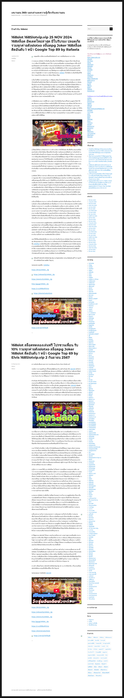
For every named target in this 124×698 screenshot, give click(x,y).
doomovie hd (90, 91)
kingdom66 (92, 351)
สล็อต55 (100, 666)
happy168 (91, 325)
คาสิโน (90, 496)
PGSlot (90, 396)
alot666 (91, 290)
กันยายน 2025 (92, 219)
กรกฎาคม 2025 (92, 223)
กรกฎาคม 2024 (92, 244)
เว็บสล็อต (91, 588)
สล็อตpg (91, 555)
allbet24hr (91, 286)
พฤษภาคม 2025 (93, 226)
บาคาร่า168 (90, 112)
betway (90, 297)
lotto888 (91, 362)
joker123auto (92, 344)
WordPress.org (93, 625)
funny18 (89, 82)
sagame (89, 103)
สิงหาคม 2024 (92, 242)
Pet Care (91, 376)
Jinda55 (91, 339)
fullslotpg (89, 119)
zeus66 (91, 494)
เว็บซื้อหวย (91, 579)
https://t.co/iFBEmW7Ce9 (40, 288)
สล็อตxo (91, 556)
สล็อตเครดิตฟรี (92, 560)
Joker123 (91, 343)
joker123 (89, 100)
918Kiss (91, 277)
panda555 (91, 374)
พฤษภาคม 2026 (93, 205)
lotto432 (91, 360)
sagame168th (92, 433)
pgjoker (91, 392)
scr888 (90, 440)
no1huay (91, 367)
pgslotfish (91, 404)
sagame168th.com (94, 434)
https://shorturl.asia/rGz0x (43, 293)
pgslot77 (91, 397)
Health (90, 327)
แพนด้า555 (91, 597)
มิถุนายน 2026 (92, 203)
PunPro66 (91, 411)
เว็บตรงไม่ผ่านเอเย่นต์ (94, 583)
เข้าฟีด (90, 621)
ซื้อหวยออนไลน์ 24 (93, 500)
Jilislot (90, 337)
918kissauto (92, 281)
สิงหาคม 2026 (92, 200)
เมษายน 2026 (92, 207)
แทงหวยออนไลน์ (93, 595)
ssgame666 (92, 464)
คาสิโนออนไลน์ (92, 498)
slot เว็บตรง (90, 61)
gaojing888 (92, 323)
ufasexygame (92, 486)
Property (91, 410)
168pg (90, 265)
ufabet (90, 479)
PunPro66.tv (92, 413)
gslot (88, 114)
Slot (90, 452)
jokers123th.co (93, 348)
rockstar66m (92, 427)
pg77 (90, 385)
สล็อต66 (91, 544)
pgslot (89, 87)
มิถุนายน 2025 (92, 224)
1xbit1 (90, 275)
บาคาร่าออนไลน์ (91, 133)
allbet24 (89, 85)
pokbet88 (91, 408)
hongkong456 (92, 330)
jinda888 (91, 341)
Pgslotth (91, 406)
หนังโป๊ (90, 570)
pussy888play (92, 424)
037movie (91, 263)
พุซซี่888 (91, 524)
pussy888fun (92, 422)
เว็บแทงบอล (91, 590)
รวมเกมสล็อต (92, 532)
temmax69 (92, 470)
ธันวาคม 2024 (92, 235)
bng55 (90, 300)
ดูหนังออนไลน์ (90, 101)
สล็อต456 (91, 542)
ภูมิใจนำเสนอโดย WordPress (44, 690)
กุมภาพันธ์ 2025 (93, 232)
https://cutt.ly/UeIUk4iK (40, 328)
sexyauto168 (92, 445)
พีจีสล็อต (91, 523)
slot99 (89, 63)
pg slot (89, 84)
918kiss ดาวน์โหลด (93, 279)
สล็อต (90, 539)
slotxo (89, 73)
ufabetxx (91, 480)
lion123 (91, 353)
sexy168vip (92, 443)
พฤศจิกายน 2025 (93, 216)
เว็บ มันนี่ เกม (92, 577)
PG (89, 378)
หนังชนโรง (90, 123)
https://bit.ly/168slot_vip (40, 270)
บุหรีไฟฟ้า (91, 514)
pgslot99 (91, 401)
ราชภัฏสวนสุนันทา (93, 533)
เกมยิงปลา (91, 576)
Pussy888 (91, 420)
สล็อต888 (91, 547)
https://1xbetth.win (92, 78)
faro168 (97, 640)
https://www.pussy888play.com (96, 108)
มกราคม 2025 (92, 233)
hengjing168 (92, 328)
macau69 (91, 364)
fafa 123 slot (92, 314)
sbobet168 (91, 438)
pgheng (91, 388)
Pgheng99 (91, 390)
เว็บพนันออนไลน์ (93, 586)
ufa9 (90, 477)
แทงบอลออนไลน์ (93, 593)
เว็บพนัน (91, 585)
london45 (91, 358)
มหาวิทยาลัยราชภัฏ (93, 528)
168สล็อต (37, 244)
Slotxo (90, 459)
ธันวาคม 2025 (92, 214)
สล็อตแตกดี (91, 565)
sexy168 (91, 441)
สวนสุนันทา (91, 567)
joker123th (91, 346)
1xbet (90, 274)
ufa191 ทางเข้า (92, 473)
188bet (90, 270)
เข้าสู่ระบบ (91, 619)
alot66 (90, 288)
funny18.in (91, 321)
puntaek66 (92, 419)
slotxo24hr (92, 461)
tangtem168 (92, 466)
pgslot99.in (92, 403)
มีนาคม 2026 (92, 209)
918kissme (91, 283)
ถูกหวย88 (91, 503)
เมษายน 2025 (92, 228)
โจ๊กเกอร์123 (92, 599)
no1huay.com (92, 369)
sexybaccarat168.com (94, 447)
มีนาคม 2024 (92, 251)
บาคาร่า (89, 71)
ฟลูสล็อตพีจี (91, 526)
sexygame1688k (93, 449)
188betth (89, 89)
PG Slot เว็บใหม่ (92, 381)
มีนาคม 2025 (92, 230)
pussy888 (89, 70)
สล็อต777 (91, 546)
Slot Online (92, 454)
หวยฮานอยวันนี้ (92, 574)
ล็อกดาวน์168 (92, 535)
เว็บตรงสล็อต (92, 581)
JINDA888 (90, 66)
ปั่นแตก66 (91, 517)
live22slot (91, 357)
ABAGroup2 (92, 284)
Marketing (91, 366)
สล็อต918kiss (92, 551)
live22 (89, 121)
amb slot (91, 291)
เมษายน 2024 (92, 249)
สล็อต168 (89, 59)
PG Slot (91, 380)
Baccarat (91, 295)
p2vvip (90, 373)
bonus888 (91, 302)
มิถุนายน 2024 (92, 246)
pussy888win (92, 426)
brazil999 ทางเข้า (93, 304)
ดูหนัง (90, 502)
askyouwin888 (93, 293)
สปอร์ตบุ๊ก (91, 537)
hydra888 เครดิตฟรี (93, 334)
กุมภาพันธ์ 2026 (93, 210)
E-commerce (92, 313)
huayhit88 (91, 332)
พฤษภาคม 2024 (93, 247)
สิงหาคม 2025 (92, 221)
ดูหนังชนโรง (90, 128)
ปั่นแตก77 (91, 519)
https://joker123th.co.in (93, 57)
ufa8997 (91, 475)
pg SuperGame (93, 383)
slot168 (72, 369)
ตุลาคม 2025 (92, 217)
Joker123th (97, 646)
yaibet (90, 493)
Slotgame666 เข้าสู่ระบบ (95, 457)
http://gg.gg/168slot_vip (40, 284)
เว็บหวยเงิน (90, 137)
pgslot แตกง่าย (91, 80)
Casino (90, 309)
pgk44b (91, 394)
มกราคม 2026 (92, 212)
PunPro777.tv (92, 417)
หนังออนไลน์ (92, 569)
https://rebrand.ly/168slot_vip (44, 274)
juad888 (91, 350)
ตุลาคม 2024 (92, 239)
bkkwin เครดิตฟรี (93, 298)
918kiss (89, 98)
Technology (92, 468)
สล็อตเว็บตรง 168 (93, 563)
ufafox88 (91, 484)
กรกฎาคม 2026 (93, 202)
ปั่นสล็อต (91, 516)
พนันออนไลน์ (92, 521)
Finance (91, 316)
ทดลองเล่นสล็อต (92, 505)
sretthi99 (91, 463)
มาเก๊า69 (91, 530)
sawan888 (91, 436)
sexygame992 (92, 450)
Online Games (92, 371)
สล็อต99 (89, 68)
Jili (89, 336)
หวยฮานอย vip (92, 572)
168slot (61, 73)
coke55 (91, 311)
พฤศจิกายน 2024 (93, 237)
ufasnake (91, 487)
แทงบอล (91, 592)
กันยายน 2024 (92, 240)
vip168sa (91, 491)
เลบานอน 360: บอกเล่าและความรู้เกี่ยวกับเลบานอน (38, 12)
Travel (90, 472)
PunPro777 (92, 415)
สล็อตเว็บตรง (90, 64)
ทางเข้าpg (91, 507)
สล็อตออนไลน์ (92, 558)
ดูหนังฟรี (89, 107)
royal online (92, 429)
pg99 (88, 117)
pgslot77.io (92, 399)
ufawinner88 (92, 489)
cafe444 (91, 307)
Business (91, 305)
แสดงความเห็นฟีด (93, 623)
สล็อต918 (91, 549)
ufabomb (91, 482)
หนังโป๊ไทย (90, 77)
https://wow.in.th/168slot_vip (42, 279)
